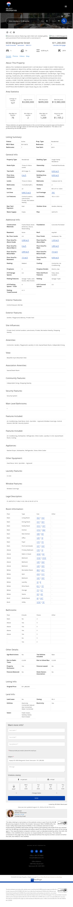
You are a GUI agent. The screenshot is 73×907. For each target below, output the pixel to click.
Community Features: (16, 378)
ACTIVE (59, 16)
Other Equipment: (14, 458)
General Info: (12, 154)
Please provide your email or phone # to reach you (22, 750)
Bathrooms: (11, 610)
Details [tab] (8, 56)
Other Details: (12, 649)
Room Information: (14, 509)
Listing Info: (11, 681)
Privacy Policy (40, 877)
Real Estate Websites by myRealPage (53, 877)
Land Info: (10, 694)
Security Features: (14, 390)
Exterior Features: (14, 312)
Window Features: (14, 483)
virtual (52, 779)
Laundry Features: (14, 471)
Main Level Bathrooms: (16, 403)
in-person (24, 779)
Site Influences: (13, 325)
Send (36, 798)
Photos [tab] (15, 56)
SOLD (66, 16)
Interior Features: (14, 300)
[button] (32, 851)
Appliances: (11, 445)
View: (8, 352)
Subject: (10, 756)
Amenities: (11, 340)
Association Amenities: (16, 365)
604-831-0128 (19, 814)
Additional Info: (13, 219)
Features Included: (14, 416)
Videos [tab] (22, 56)
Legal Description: (14, 496)
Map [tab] (27, 56)
